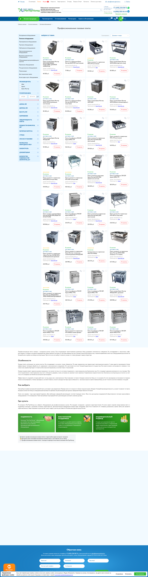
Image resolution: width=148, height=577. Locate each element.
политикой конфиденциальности (64, 575)
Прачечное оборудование (26, 65)
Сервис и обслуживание (85, 19)
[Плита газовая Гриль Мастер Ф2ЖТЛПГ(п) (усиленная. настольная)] (52, 86)
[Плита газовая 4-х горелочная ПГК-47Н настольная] (119, 124)
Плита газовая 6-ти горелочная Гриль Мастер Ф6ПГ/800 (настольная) (96, 215)
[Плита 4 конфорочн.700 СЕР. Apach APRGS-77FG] (52, 317)
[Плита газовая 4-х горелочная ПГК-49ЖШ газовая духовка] (97, 237)
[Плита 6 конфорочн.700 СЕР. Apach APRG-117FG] (119, 317)
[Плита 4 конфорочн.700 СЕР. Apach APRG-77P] (119, 161)
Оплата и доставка (96, 1)
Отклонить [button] (128, 574)
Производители (47, 19)
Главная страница (22, 24)
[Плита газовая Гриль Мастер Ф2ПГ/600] (97, 86)
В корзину (57, 74)
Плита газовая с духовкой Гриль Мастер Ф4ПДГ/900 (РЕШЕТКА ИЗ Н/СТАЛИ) (52, 215)
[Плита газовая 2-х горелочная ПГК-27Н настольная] (97, 47)
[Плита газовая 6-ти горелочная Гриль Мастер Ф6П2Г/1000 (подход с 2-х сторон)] (119, 237)
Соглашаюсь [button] (140, 574)
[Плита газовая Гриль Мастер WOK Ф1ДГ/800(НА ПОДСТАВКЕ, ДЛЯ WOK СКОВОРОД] (52, 47)
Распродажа (72, 19)
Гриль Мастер (25, 88)
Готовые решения (60, 19)
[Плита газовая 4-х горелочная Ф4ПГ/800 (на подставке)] (52, 161)
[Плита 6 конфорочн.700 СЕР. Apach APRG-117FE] (97, 317)
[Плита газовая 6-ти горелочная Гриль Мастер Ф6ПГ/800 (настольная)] (97, 200)
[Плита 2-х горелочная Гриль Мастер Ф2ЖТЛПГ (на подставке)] (74, 86)
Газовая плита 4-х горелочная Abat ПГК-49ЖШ (96, 252)
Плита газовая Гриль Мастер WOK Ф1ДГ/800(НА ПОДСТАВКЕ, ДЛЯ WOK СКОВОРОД (51, 64)
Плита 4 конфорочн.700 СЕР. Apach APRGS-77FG (51, 331)
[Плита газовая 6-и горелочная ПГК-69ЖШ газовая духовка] (74, 317)
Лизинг (39, 1)
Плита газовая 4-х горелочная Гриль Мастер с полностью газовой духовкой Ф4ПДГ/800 (74, 253)
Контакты (86, 1)
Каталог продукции (30, 19)
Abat (22, 84)
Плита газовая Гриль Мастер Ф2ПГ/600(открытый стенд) (118, 62)
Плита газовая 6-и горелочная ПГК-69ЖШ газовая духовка (73, 331)
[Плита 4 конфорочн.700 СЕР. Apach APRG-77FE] (97, 277)
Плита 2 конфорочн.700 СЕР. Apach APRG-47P (73, 138)
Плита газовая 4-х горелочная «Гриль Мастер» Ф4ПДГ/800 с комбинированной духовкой (51, 255)
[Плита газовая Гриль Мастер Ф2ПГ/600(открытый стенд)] (119, 47)
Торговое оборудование (26, 45)
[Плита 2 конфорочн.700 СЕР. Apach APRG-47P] (74, 124)
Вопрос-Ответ (77, 1)
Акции (44, 1)
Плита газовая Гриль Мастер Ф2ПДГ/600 (51, 138)
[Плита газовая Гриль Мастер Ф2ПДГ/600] (52, 124)
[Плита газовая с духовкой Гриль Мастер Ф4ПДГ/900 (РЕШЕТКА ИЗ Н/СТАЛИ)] (52, 200)
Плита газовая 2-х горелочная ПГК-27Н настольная (96, 62)
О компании (32, 1)
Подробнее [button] (119, 574)
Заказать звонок (121, 14)
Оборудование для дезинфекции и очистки (29, 61)
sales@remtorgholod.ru (98, 554)
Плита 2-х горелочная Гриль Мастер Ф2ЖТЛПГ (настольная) (74, 62)
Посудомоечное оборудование (28, 68)
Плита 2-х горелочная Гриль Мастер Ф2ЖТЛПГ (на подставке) (73, 102)
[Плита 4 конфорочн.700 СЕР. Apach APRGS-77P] (74, 200)
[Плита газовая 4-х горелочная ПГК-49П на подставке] (74, 161)
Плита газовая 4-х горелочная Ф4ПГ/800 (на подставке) (51, 178)
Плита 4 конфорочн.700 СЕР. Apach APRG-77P (118, 176)
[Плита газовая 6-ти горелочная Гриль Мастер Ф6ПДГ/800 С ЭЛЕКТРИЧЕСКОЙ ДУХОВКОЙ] (52, 277)
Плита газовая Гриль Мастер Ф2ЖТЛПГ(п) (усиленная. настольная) (51, 102)
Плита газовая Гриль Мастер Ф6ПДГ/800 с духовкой (118, 291)
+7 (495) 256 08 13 (120, 8)
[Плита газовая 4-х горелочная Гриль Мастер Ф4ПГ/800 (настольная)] (97, 124)
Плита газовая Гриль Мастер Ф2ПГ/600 (96, 101)
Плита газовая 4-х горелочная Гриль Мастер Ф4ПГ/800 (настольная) (96, 139)
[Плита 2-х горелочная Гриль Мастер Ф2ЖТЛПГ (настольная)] (74, 47)
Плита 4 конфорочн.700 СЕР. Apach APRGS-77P (73, 214)
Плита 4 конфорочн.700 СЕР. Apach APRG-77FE (96, 291)
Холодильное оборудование (27, 35)
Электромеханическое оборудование (25, 51)
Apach (23, 86)
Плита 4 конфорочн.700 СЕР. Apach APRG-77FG (73, 291)
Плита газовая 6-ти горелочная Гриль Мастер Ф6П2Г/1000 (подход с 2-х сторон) (119, 253)
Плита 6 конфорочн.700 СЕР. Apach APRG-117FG (118, 331)
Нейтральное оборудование (27, 48)
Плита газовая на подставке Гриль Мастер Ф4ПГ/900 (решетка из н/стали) (96, 177)
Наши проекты (61, 1)
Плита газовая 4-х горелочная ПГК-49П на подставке (73, 178)
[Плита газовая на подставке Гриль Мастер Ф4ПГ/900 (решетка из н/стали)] (97, 161)
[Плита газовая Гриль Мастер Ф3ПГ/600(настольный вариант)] (119, 86)
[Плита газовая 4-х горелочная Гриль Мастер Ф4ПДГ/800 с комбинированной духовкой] (52, 237)
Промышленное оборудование (27, 42)
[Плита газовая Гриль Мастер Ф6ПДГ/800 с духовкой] (119, 277)
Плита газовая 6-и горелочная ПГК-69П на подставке (118, 214)
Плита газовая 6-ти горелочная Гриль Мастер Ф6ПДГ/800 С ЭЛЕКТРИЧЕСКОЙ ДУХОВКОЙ (52, 295)
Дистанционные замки (25, 74)
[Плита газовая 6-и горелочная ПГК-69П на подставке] (119, 200)
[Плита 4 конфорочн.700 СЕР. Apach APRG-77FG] (74, 277)
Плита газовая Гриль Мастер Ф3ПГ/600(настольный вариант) (119, 101)
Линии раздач (23, 71)
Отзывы (69, 1)
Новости (53, 1)
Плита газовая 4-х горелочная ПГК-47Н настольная (118, 137)
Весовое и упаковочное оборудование (26, 56)
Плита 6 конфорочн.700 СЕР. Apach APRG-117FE (96, 331)
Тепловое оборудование (45, 24)
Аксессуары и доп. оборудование (28, 77)
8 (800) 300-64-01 (120, 12)
